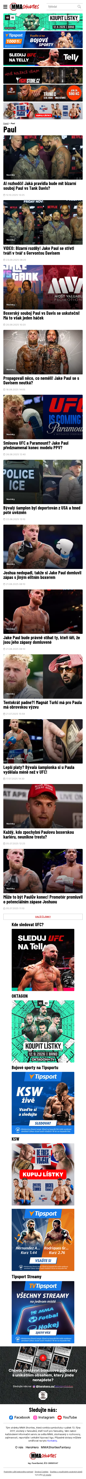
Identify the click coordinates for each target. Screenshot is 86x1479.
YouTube (70, 1417)
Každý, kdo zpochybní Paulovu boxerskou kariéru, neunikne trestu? (38, 835)
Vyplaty (20, 759)
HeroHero (32, 1447)
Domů (6, 124)
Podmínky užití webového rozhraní (18, 1472)
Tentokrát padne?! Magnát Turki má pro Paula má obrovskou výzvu (42, 705)
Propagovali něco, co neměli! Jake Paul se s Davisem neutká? (41, 381)
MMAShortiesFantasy (56, 1447)
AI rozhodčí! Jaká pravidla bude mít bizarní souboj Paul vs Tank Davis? (39, 186)
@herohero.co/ (54, 1386)
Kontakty (52, 1441)
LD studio (47, 1475)
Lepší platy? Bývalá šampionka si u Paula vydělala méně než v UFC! (38, 770)
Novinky (10, 175)
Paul (13, 124)
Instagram (46, 1417)
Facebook (22, 1417)
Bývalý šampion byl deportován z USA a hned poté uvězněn (41, 511)
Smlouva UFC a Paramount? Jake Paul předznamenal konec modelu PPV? (35, 446)
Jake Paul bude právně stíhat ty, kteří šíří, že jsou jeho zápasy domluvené (41, 640)
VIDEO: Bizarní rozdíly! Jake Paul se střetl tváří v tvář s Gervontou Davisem (38, 251)
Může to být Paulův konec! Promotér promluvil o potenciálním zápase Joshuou (43, 900)
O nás (19, 1447)
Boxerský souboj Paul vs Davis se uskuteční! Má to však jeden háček (41, 316)
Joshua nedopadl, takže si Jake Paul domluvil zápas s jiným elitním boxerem (42, 575)
